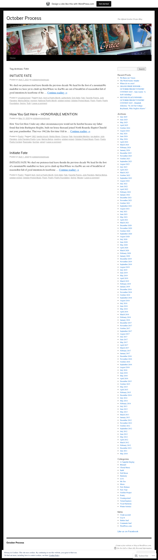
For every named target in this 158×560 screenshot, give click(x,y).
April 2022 (124, 189)
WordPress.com (126, 526)
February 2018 (125, 317)
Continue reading (57, 92)
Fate (83, 97)
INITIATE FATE (21, 76)
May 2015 (124, 386)
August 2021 (125, 208)
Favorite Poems (92, 97)
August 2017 (125, 334)
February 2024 (125, 147)
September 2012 (126, 428)
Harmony (123, 476)
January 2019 (125, 286)
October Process (23, 18)
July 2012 (123, 431)
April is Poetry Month (51, 97)
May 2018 (124, 309)
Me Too (123, 481)
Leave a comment (39, 103)
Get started (104, 4)
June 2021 (124, 214)
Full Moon (124, 473)
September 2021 (126, 206)
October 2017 (125, 328)
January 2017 (125, 353)
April (40, 97)
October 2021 (125, 203)
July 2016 (123, 370)
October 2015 (125, 384)
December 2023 (126, 153)
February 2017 (125, 350)
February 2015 (125, 392)
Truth (29, 103)
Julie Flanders (88, 174)
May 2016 (124, 375)
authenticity (66, 97)
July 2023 (123, 167)
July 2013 (123, 406)
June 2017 (124, 339)
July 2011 (123, 450)
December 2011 (126, 448)
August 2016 (125, 367)
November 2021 (126, 200)
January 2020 (125, 256)
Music (122, 484)
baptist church (42, 136)
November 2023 (126, 155)
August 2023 (125, 164)
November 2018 (126, 292)
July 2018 (123, 303)
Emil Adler (76, 97)
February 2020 (125, 253)
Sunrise (36, 142)
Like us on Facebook (128, 531)
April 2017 (124, 345)
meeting (57, 139)
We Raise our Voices (127, 78)
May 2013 (124, 411)
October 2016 (125, 361)
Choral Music (125, 467)
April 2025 (124, 125)
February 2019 (125, 283)
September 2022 (126, 178)
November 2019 (126, 261)
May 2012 (124, 437)
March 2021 (124, 222)
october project (64, 100)
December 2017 (126, 322)
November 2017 (126, 325)
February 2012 (125, 445)
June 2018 (124, 306)
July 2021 (123, 211)
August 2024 (125, 130)
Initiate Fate (19, 153)
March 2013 (124, 414)
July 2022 (123, 183)
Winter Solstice (125, 506)
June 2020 (124, 242)
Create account (125, 514)
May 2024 (124, 139)
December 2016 (126, 356)
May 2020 (124, 245)
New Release (125, 487)
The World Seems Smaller (129, 80)
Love (38, 139)
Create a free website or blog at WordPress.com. (134, 545)
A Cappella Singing (127, 462)
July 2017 (123, 336)
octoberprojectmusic (40, 79)
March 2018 (124, 314)
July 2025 (123, 116)
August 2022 (125, 181)
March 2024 (124, 144)
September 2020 (126, 233)
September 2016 (126, 364)
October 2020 (125, 231)
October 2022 (125, 175)
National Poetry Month (47, 100)
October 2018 (125, 295)
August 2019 (125, 267)
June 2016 (124, 373)
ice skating (95, 136)
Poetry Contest (16, 142)
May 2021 (124, 217)
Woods (80, 177)
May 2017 (124, 342)
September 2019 (126, 264)
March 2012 (124, 442)
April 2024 (124, 142)
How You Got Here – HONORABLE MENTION (43, 114)
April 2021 (124, 219)
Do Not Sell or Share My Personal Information (134, 548)
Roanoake (27, 142)
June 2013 (124, 409)
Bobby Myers (54, 136)
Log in (122, 517)
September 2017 (126, 331)
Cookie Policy (54, 555)
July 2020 (123, 239)
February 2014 (125, 403)
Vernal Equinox (125, 501)
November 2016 (126, 359)
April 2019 (124, 278)
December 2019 (126, 258)
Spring (23, 103)
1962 (33, 136)
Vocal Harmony (126, 503)
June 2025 (124, 119)
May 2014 (124, 400)
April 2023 (124, 169)
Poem (92, 100)
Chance (64, 136)
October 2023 (125, 158)
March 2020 (124, 250)
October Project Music (80, 100)
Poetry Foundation (62, 177)
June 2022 (124, 186)
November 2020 (126, 228)
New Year (123, 489)
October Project (125, 492)
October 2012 (125, 425)
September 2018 (126, 297)
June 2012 (124, 434)
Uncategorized (24, 97)
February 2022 (125, 192)
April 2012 (124, 439)
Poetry (99, 100)
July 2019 (123, 270)
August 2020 (125, 236)
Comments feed (125, 523)
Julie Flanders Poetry (26, 139)
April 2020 (124, 247)
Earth (122, 470)
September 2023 (126, 161)
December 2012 (126, 420)
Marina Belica (23, 100)
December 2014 (126, 395)
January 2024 (125, 150)
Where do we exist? (127, 83)
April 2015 (124, 389)
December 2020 (126, 225)
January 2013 (125, 417)
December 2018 (126, 289)
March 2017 (124, 347)
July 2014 (123, 398)
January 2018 (125, 320)
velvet (42, 142)
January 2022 (125, 194)
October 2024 (125, 128)
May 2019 (124, 275)
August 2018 (125, 300)
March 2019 (124, 281)
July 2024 (123, 133)
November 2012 (126, 423)
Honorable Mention (81, 136)
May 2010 (124, 453)
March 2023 (124, 172)
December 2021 (126, 197)
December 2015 (126, 381)
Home (13, 58)
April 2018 (124, 311)
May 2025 (124, 122)
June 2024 (124, 136)
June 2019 (124, 272)
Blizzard (123, 464)
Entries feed (124, 520)
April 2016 (124, 378)
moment (33, 100)
